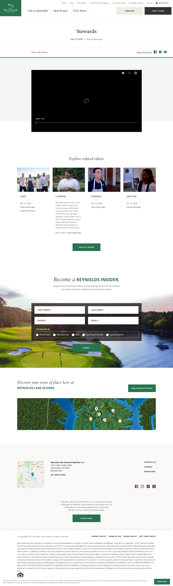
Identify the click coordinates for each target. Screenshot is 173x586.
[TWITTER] (160, 52)
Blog (71, 3)
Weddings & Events (136, 3)
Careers (150, 3)
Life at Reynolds (38, 11)
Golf (77, 334)
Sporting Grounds (94, 334)
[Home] (10, 8)
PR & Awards (81, 3)
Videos (63, 3)
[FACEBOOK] (155, 52)
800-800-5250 (74, 510)
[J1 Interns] (69, 180)
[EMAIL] (165, 52)
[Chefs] (33, 180)
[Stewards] (104, 180)
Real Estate (61, 11)
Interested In (43, 329)
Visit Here (79, 11)
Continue (162, 581)
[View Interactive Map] (86, 414)
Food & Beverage (94, 39)
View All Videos (39, 52)
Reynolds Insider (119, 3)
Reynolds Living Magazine (99, 3)
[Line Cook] (139, 180)
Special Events (116, 334)
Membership (62, 334)
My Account (163, 3)
